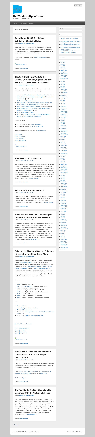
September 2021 (64, 153)
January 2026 (63, 72)
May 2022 (62, 141)
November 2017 (63, 225)
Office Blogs (43, 373)
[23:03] (18, 294)
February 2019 (63, 202)
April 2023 (62, 123)
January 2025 (63, 90)
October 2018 (63, 208)
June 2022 (62, 139)
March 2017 (63, 238)
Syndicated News (30, 43)
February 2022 (63, 145)
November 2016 (63, 244)
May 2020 (62, 178)
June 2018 (62, 214)
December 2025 (63, 73)
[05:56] (18, 290)
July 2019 (62, 194)
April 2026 (62, 67)
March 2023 (63, 125)
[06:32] (33, 124)
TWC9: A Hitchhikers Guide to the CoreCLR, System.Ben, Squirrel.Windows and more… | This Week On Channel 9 (33, 79)
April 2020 (62, 180)
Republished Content (23, 68)
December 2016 (63, 242)
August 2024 (63, 98)
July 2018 (62, 213)
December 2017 (63, 224)
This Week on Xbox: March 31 (28, 158)
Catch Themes (79, 431)
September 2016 (64, 247)
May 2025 (62, 84)
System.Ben (38, 124)
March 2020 (63, 181)
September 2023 (64, 116)
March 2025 (63, 87)
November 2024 (63, 94)
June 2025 (62, 83)
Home (15, 23)
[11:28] (18, 292)
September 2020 (64, 172)
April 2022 (62, 142)
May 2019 (62, 197)
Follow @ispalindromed (21, 334)
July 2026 (62, 62)
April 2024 (62, 105)
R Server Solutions (26, 286)
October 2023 (63, 114)
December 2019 (63, 186)
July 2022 (62, 137)
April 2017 (62, 236)
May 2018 (62, 216)
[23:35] (18, 296)
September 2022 (64, 134)
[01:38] (18, 101)
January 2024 (63, 109)
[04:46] (18, 112)
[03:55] (18, 108)
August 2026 (63, 61)
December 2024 (63, 92)
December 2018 (63, 205)
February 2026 (63, 70)
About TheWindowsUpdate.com (26, 23)
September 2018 (64, 210)
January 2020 (63, 184)
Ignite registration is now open (28, 101)
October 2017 (63, 227)
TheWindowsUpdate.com (28, 16)
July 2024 (62, 100)
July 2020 (62, 175)
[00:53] (18, 284)
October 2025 (63, 76)
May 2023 (62, 122)
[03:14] (18, 286)
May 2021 (62, 159)
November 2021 (63, 150)
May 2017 (62, 235)
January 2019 (63, 203)
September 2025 (64, 78)
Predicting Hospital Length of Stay (42, 268)
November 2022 (63, 131)
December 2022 (63, 130)
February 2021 (63, 164)
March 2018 (63, 219)
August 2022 (63, 136)
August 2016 (63, 249)
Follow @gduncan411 (20, 140)
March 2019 (63, 200)
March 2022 (63, 144)
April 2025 (62, 86)
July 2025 (62, 81)
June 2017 (62, 233)
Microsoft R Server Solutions (24, 310)
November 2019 (63, 188)
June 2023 (62, 120)
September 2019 (64, 191)
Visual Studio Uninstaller (27, 112)
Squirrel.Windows (38, 126)
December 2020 (63, 167)
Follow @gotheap (19, 138)
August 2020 (63, 174)
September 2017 (64, 228)
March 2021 (63, 163)
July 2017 (62, 231)
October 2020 (63, 170)
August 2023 (63, 117)
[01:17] (18, 97)
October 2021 (63, 152)
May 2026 (62, 65)
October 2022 (63, 133)
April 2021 (62, 161)
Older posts (16, 424)
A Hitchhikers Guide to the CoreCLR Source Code (34, 95)
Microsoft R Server (26, 262)
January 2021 (63, 166)
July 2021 (62, 156)
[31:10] (18, 297)
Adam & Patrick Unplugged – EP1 (30, 190)
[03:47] (18, 288)
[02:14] (18, 103)
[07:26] (31, 126)
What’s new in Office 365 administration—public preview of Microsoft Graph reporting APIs (34, 354)
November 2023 (63, 112)
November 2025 (63, 75)
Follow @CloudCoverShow (22, 328)
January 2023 (63, 128)
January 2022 (63, 147)
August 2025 (63, 80)
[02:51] (18, 106)
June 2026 (62, 64)
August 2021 (63, 155)
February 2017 (63, 239)
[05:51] (18, 114)
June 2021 (62, 158)
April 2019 (62, 199)
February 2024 (63, 108)
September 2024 (64, 97)
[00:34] (18, 95)
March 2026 (63, 69)
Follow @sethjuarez (20, 137)
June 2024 (62, 101)
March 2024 (63, 106)
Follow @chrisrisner (20, 330)
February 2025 (63, 89)
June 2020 (62, 177)
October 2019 (63, 189)
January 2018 (63, 222)
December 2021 (63, 148)
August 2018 (63, 211)
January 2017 (63, 241)
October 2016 (63, 246)
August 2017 (63, 230)
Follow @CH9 (18, 135)
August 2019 (63, 192)
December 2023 (63, 111)
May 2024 (62, 103)
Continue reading (21, 65)
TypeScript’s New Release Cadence (30, 106)
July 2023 (62, 119)
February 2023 (63, 127)
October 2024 (63, 95)
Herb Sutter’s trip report (41, 57)
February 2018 (63, 220)
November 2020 (63, 169)
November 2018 (63, 206)
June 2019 (62, 195)
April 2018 (62, 217)
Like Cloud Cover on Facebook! (23, 324)
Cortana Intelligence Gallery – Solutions (27, 308)
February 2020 (63, 183)
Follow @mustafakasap (21, 332)
